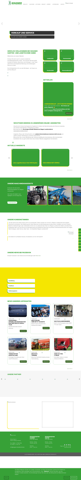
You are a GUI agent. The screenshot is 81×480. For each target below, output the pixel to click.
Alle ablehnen (66, 477)
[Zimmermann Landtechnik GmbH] (15, 3)
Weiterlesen (69, 113)
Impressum (47, 454)
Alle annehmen (73, 477)
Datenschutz (53, 454)
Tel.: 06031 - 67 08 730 (16, 443)
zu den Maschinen (12, 202)
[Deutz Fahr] (69, 3)
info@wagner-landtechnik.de (17, 447)
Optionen (6, 477)
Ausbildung (11, 280)
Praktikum (11, 285)
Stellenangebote (13, 291)
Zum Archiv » (70, 118)
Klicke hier (38, 255)
